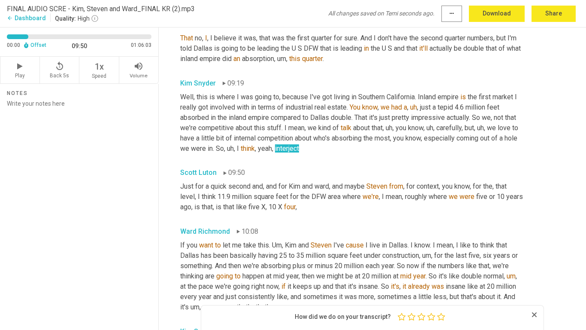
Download (497, 13)
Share (553, 13)
